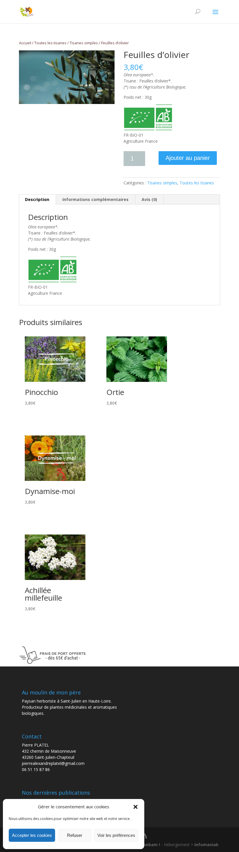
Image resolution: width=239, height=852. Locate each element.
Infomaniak (206, 844)
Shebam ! (151, 844)
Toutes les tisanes (50, 42)
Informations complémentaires (95, 199)
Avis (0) (149, 199)
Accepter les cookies (32, 835)
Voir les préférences (116, 835)
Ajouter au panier (188, 158)
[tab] (37, 199)
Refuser (74, 835)
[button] (135, 807)
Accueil (25, 42)
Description (37, 199)
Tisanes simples (84, 42)
